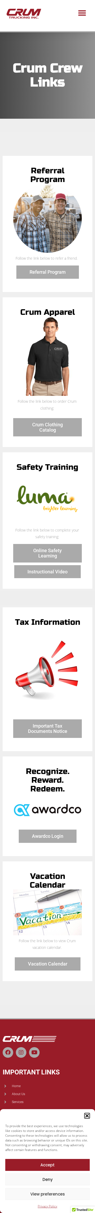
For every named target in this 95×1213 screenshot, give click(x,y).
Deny (47, 1179)
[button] (87, 1115)
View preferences (47, 1194)
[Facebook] (8, 1052)
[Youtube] (34, 1052)
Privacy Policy (47, 1206)
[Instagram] (21, 1052)
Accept (47, 1165)
